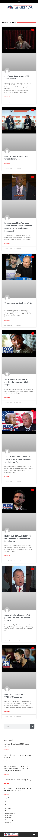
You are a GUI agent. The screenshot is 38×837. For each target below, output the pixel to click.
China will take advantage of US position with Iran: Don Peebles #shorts (17, 618)
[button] (19, 1)
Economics (8, 815)
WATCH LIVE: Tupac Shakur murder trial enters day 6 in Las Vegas (17, 382)
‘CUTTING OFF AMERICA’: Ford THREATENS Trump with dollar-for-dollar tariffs (17, 459)
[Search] (32, 726)
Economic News (10, 813)
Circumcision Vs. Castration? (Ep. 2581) (17, 780)
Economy (8, 817)
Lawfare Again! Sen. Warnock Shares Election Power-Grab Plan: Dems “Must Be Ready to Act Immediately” (18, 768)
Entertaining (9, 820)
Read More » (7, 97)
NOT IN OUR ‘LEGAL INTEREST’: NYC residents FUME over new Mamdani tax (17, 538)
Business (8, 808)
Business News (9, 811)
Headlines (8, 822)
